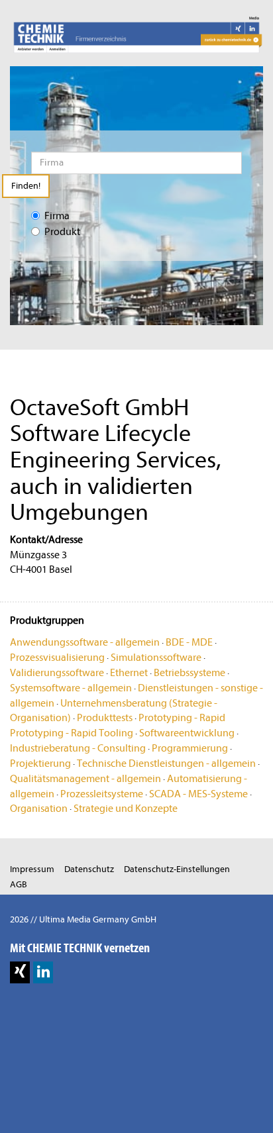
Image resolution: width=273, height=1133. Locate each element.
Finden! (25, 185)
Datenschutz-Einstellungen (177, 869)
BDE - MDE (189, 642)
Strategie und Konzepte (126, 808)
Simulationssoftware (156, 658)
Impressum (32, 869)
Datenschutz (89, 869)
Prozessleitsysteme (101, 794)
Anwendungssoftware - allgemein (85, 642)
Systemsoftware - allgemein (71, 688)
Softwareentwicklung (187, 733)
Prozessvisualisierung (57, 658)
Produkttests (105, 718)
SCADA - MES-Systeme (198, 794)
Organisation (39, 808)
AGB (18, 884)
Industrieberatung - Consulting (78, 748)
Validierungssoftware (57, 673)
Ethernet (129, 673)
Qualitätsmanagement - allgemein (85, 779)
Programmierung (190, 748)
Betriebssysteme (189, 673)
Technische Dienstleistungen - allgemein (166, 763)
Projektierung (40, 763)
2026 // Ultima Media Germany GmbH (83, 919)
